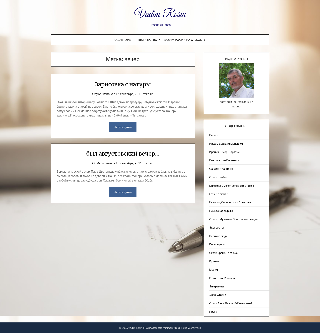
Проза (213, 311)
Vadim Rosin (160, 14)
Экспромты (216, 227)
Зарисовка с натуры (123, 84)
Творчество (147, 39)
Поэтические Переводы (224, 160)
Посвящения (217, 244)
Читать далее (123, 127)
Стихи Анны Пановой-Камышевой (230, 303)
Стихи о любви (218, 194)
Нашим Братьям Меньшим (226, 143)
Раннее (214, 135)
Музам (213, 269)
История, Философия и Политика (230, 202)
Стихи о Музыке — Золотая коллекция (233, 219)
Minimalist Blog (171, 327)
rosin (149, 94)
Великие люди (218, 236)
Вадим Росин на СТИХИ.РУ (185, 39)
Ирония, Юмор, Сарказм (224, 152)
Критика (214, 261)
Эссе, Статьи (217, 294)
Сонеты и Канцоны (221, 168)
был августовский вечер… (122, 153)
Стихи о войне (218, 177)
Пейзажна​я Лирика (221, 210)
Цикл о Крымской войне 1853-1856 (231, 185)
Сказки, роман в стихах (223, 252)
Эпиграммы (216, 286)
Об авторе (122, 39)
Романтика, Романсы (222, 278)
